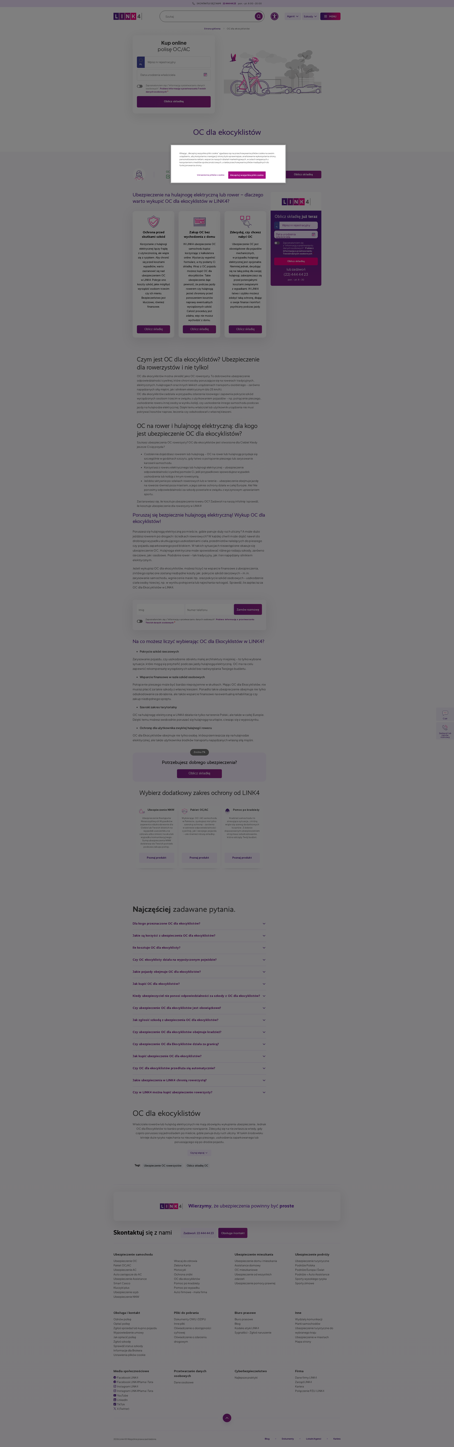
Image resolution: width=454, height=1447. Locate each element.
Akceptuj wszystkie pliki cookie (247, 175)
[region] (228, 164)
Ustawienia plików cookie (211, 175)
